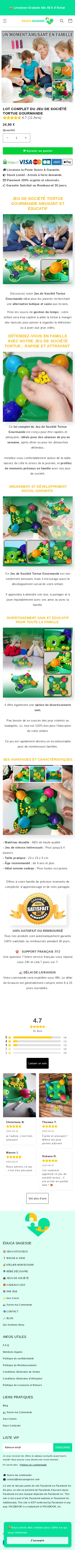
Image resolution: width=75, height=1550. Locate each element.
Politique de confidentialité (18, 1358)
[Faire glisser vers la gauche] (7, 68)
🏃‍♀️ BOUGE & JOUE (14, 1258)
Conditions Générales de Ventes (21, 1372)
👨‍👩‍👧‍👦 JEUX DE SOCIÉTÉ (16, 1278)
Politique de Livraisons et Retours (22, 1385)
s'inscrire (62, 1447)
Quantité (9, 130)
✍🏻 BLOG (8, 1318)
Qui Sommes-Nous (13, 1325)
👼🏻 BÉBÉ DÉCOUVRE (15, 1271)
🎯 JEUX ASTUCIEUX (15, 1251)
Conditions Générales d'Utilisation (22, 1378)
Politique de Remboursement (20, 1365)
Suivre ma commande (19, 1475)
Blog (5, 1405)
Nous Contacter (12, 1425)
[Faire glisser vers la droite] (68, 68)
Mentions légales (13, 1352)
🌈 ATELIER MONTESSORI (18, 1265)
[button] (5, 21)
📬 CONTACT (10, 1311)
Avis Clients (10, 1419)
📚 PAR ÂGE (10, 1291)
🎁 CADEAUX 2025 (14, 1285)
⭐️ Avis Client (11, 1298)
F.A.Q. (6, 1345)
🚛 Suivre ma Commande (17, 1304)
